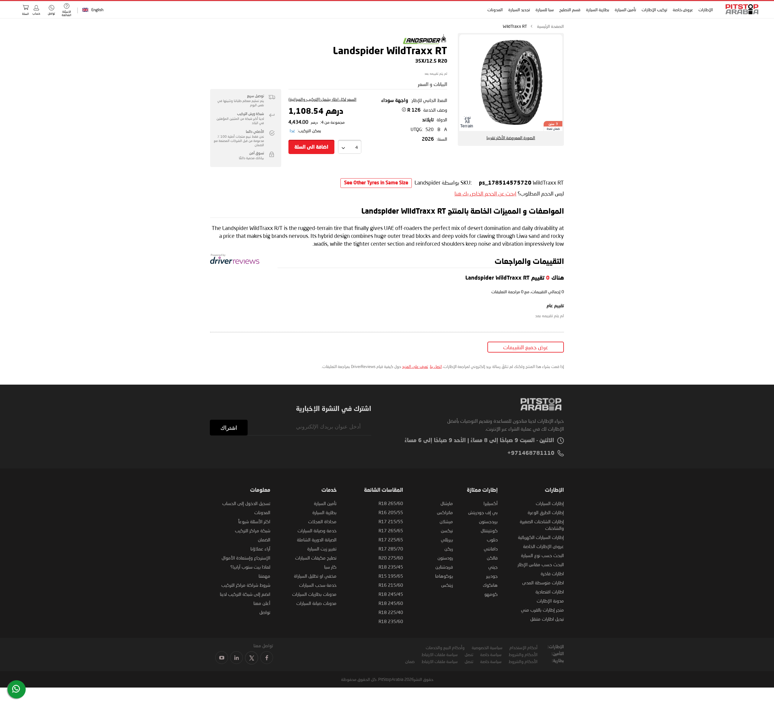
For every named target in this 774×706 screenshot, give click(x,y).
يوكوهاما (444, 576)
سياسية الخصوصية (487, 647)
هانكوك (490, 585)
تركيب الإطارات (654, 9)
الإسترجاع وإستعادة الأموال (246, 557)
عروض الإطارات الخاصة (543, 546)
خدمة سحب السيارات (318, 585)
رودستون (445, 557)
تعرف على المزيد (415, 366)
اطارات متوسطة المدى (543, 582)
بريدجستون (488, 521)
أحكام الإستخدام (523, 647)
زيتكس (447, 585)
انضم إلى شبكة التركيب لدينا (245, 594)
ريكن (448, 548)
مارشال (447, 503)
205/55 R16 (391, 512)
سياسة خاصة (491, 654)
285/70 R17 (391, 548)
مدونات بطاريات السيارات (314, 594)
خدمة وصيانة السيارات (317, 530)
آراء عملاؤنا (260, 548)
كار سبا (330, 567)
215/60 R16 (391, 585)
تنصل (469, 654)
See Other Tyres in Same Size (376, 183)
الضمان (264, 539)
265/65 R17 (391, 530)
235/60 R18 (391, 621)
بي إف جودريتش (483, 512)
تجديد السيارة (519, 9)
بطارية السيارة (597, 9)
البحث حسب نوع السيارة (542, 555)
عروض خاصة (683, 9)
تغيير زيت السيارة (322, 548)
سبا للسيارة (544, 9)
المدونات (495, 9)
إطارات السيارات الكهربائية (541, 537)
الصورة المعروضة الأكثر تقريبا (510, 137)
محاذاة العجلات (322, 521)
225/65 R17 (391, 539)
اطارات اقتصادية (549, 591)
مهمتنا (264, 576)
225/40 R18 (391, 612)
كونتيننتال (489, 530)
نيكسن (447, 530)
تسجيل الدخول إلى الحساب (246, 503)
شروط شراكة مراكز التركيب (245, 585)
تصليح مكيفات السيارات (316, 557)
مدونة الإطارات (550, 600)
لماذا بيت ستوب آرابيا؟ (250, 567)
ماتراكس (445, 512)
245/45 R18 (391, 594)
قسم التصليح (569, 9)
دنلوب (492, 539)
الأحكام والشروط (523, 654)
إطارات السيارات (550, 503)
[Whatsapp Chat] (16, 688)
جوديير (492, 576)
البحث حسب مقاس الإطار (541, 564)
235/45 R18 (391, 567)
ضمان (410, 661)
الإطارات (705, 9)
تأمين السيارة (625, 9)
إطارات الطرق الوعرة (546, 512)
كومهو (491, 594)
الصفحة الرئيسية (550, 26)
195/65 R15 (391, 576)
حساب (36, 13)
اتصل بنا (436, 366)
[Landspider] (424, 43)
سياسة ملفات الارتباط (439, 654)
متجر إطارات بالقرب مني (542, 609)
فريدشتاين (444, 567)
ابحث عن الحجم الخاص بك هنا (485, 193)
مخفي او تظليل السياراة (315, 576)
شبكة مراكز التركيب (252, 530)
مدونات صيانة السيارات (316, 603)
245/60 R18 (391, 603)
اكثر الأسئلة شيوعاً (254, 521)
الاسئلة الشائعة (66, 13)
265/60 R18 (391, 503)
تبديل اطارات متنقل (547, 619)
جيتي (493, 567)
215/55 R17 (391, 521)
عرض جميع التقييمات (525, 347)
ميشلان (446, 521)
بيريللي (447, 539)
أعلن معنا (261, 603)
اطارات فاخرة (552, 573)
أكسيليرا (490, 503)
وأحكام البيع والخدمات (445, 647)
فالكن (492, 557)
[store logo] (740, 9)
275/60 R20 (391, 557)
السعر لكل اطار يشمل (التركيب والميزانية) (322, 99)
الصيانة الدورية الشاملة (317, 539)
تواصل (264, 612)
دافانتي (491, 548)
